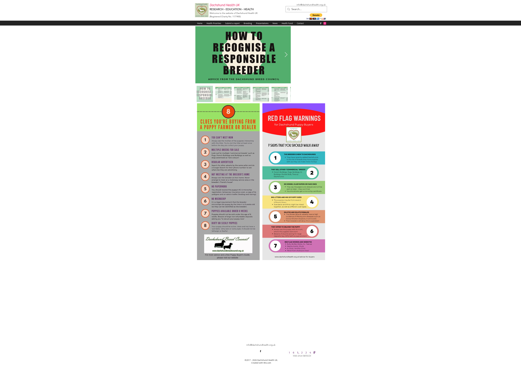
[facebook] (320, 23)
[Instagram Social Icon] (324, 23)
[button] (316, 16)
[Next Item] (286, 54)
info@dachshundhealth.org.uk (311, 4)
